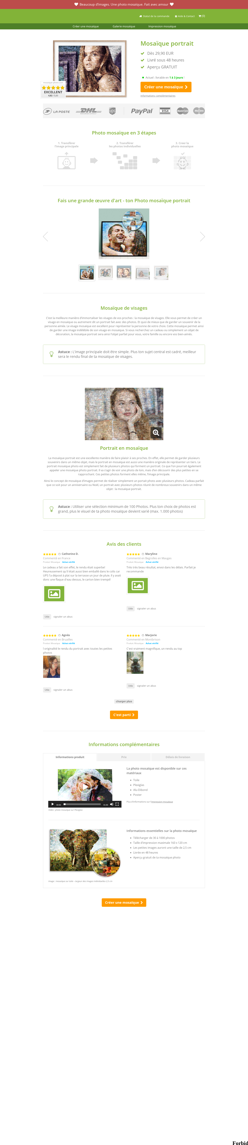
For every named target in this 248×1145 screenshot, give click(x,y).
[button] (85, 787)
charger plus (124, 701)
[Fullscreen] (117, 804)
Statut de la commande (156, 16)
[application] (84, 786)
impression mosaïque (162, 801)
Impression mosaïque (162, 26)
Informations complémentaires (158, 95)
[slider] (82, 804)
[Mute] (111, 804)
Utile (47, 616)
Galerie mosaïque (124, 26)
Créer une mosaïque (86, 26)
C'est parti (122, 714)
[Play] (52, 804)
